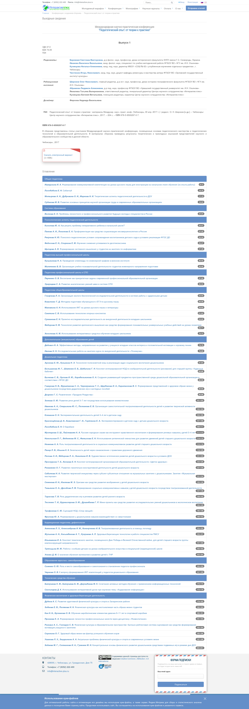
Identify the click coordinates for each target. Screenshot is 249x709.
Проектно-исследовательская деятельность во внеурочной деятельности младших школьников (98, 319)
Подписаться (181, 684)
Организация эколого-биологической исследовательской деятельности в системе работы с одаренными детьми (106, 295)
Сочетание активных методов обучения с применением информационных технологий (113, 583)
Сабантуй (58, 190)
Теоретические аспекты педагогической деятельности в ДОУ (98, 196)
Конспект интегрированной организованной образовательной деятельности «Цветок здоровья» (106, 461)
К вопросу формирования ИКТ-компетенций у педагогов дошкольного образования (91, 572)
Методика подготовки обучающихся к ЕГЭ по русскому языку (82, 301)
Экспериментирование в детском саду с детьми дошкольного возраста (106, 420)
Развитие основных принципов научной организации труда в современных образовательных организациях (103, 202)
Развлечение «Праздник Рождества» (69, 394)
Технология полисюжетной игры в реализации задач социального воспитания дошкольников (104, 362)
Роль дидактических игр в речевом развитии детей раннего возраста (85, 496)
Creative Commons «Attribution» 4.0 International (124, 659)
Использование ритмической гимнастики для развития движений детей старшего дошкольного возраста (120, 438)
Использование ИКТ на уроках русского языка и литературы (81, 307)
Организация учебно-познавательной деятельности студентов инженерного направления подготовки (101, 266)
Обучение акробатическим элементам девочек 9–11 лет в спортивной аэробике (96, 613)
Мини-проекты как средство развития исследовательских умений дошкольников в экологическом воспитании (124, 502)
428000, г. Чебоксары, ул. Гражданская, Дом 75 (69, 662)
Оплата (167, 8)
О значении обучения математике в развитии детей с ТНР (79, 554)
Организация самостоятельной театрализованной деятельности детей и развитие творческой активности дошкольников (120, 407)
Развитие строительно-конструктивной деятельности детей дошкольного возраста (92, 467)
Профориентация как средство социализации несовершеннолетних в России (96, 231)
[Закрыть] (205, 698)
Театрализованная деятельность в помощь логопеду (98, 528)
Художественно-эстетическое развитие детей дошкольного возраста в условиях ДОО (108, 455)
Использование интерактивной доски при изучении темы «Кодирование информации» (95, 589)
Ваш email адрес (164, 671)
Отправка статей (196, 8)
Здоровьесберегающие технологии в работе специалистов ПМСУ (102, 534)
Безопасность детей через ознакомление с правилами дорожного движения (93, 450)
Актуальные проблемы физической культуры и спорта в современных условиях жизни (102, 639)
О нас (178, 8)
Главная (45, 13)
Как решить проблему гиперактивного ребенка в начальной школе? (85, 225)
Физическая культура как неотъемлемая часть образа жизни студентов (93, 607)
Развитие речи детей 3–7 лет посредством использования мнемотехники (87, 400)
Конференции (114, 8)
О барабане (59, 426)
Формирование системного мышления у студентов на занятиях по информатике (90, 248)
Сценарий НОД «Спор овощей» (69, 510)
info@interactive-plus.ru (58, 671)
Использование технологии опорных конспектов (75, 313)
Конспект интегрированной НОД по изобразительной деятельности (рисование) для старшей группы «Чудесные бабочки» (124, 370)
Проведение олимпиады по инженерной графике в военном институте (87, 260)
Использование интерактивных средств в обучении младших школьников (88, 333)
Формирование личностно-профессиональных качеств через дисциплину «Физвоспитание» (96, 618)
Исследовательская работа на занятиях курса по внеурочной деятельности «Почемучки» (94, 351)
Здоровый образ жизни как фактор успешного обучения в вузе (82, 633)
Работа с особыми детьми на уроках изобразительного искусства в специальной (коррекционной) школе (103, 548)
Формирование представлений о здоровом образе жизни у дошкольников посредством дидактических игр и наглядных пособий (119, 387)
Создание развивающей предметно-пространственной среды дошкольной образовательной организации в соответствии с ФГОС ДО (122, 379)
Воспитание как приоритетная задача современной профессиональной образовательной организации (101, 278)
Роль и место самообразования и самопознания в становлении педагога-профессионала (95, 566)
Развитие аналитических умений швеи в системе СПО (79, 284)
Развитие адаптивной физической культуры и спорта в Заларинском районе (87, 601)
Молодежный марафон (93, 8)
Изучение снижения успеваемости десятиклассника (85, 243)
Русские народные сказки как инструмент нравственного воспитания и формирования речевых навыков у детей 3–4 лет (120, 432)
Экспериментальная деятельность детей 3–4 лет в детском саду (83, 415)
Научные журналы (151, 8)
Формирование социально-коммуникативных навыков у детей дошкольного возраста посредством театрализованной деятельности (123, 487)
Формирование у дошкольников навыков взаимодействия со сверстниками (88, 516)
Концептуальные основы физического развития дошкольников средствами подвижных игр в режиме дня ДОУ (120, 645)
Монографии (132, 8)
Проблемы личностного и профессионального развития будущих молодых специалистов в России (98, 213)
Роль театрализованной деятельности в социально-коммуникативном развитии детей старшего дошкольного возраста (108, 444)
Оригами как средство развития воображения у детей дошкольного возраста (97, 482)
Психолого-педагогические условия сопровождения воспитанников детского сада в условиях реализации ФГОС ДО (107, 237)
